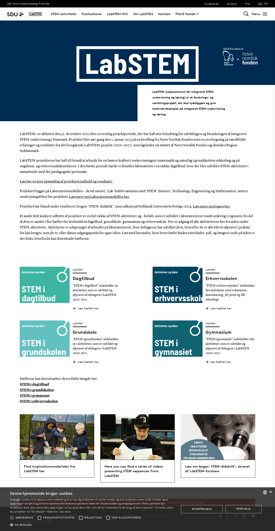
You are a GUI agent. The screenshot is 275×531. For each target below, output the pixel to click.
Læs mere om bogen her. (211, 206)
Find (247, 3)
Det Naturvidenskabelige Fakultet (28, 3)
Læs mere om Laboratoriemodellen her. (99, 197)
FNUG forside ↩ (187, 14)
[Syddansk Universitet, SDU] (15, 14)
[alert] (137, 509)
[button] (12, 518)
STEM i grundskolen (37, 390)
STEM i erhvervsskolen (39, 401)
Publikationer (92, 14)
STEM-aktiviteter (64, 14)
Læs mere (65, 511)
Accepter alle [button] (202, 509)
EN (266, 3)
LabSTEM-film (117, 14)
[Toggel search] (246, 14)
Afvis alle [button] (243, 508)
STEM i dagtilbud (34, 384)
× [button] (270, 492)
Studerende (211, 3)
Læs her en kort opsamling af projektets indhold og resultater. (66, 181)
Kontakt (164, 14)
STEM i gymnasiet (35, 396)
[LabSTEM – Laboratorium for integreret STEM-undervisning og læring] (35, 14)
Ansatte (232, 3)
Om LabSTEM (143, 14)
